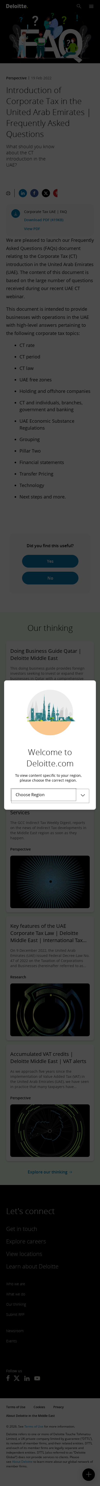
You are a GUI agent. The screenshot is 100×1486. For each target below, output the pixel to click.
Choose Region (30, 794)
